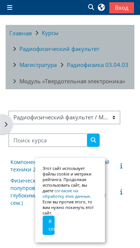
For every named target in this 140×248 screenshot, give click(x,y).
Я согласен (52, 225)
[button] (91, 7)
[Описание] (123, 165)
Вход (121, 7)
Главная (20, 33)
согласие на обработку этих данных (66, 193)
